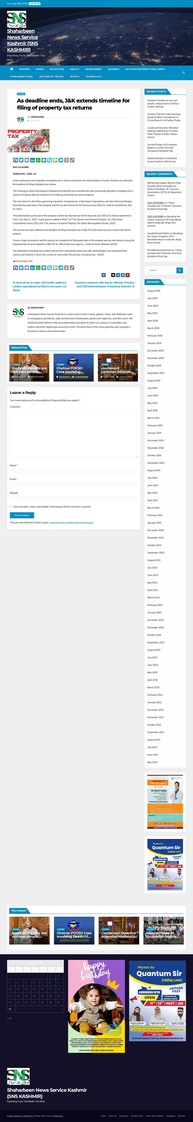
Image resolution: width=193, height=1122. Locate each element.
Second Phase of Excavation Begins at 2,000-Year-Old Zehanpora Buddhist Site (162, 147)
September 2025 (155, 373)
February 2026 (154, 336)
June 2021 (152, 755)
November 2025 (155, 358)
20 (34, 996)
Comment (15, 407)
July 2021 (152, 747)
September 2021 (155, 732)
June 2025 (152, 395)
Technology (94, 76)
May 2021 (152, 762)
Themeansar (58, 1116)
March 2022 (153, 687)
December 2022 (155, 620)
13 (34, 989)
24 (10, 1002)
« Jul (9, 1018)
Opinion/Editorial (21, 76)
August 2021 (153, 740)
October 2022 (154, 635)
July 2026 (152, 298)
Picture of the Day (51, 76)
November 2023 (155, 538)
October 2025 (154, 365)
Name (13, 465)
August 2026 (153, 291)
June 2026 (152, 306)
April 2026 (152, 321)
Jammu (40, 69)
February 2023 (154, 605)
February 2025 (154, 425)
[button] (184, 73)
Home (103, 1116)
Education (57, 69)
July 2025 (152, 388)
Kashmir (24, 69)
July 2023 (152, 568)
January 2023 (154, 612)
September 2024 (155, 463)
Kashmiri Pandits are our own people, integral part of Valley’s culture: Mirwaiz (163, 103)
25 (18, 1002)
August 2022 (153, 650)
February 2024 (154, 515)
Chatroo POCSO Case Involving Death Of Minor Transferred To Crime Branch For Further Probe (164, 117)
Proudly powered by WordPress (20, 1116)
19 (26, 996)
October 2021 (154, 725)
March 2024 (153, 508)
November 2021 (155, 717)
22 (50, 996)
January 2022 (154, 702)
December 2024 (155, 440)
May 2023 (152, 582)
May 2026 (152, 313)
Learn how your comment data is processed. (71, 522)
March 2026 (153, 328)
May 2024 (152, 493)
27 (34, 1002)
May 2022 (152, 672)
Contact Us (123, 1116)
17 (10, 996)
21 (42, 996)
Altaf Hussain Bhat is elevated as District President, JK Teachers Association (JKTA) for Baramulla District (164, 189)
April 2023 (152, 590)
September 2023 (155, 553)
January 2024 (154, 523)
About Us (112, 1116)
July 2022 (152, 657)
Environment (93, 69)
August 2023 (153, 560)
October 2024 (154, 455)
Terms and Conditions (155, 1116)
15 (50, 989)
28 (42, 1002)
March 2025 (153, 418)
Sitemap (181, 1116)
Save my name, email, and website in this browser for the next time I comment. (52, 507)
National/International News (145, 69)
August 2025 (153, 380)
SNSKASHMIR (37, 117)
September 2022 (155, 642)
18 (18, 996)
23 (58, 996)
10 (10, 989)
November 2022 (155, 627)
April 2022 (152, 680)
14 (42, 989)
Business (114, 69)
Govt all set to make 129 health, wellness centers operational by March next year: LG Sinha (39, 286)
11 (18, 989)
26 (26, 1002)
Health (74, 69)
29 (50, 1002)
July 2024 (152, 478)
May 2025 (152, 403)
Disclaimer (171, 1116)
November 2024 (155, 448)
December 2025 (155, 350)
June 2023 (152, 575)
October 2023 (154, 545)
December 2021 (155, 710)
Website (14, 493)
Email (13, 479)
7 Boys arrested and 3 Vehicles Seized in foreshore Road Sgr (164, 206)
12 (26, 989)
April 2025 (152, 410)
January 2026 (154, 343)
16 (58, 989)
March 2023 (153, 597)
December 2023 (155, 530)
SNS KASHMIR (155, 203)
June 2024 (152, 485)
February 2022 (154, 695)
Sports (74, 76)
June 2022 (152, 665)
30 (58, 1002)
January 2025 (154, 433)
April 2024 (152, 500)
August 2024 (153, 470)
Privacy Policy (137, 1116)
